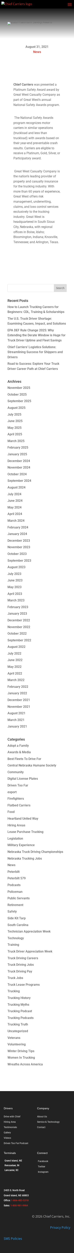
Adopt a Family (18, 745)
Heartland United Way (22, 818)
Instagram (43, 1172)
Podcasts (14, 885)
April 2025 (14, 434)
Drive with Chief (12, 1116)
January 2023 (17, 613)
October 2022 (17, 633)
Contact (41, 1127)
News (37, 52)
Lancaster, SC (12, 1170)
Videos (7, 1138)
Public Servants (18, 898)
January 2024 (17, 534)
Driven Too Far (17, 785)
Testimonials (10, 1127)
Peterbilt (13, 872)
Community (15, 772)
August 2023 (16, 567)
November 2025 (18, 388)
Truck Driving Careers (22, 958)
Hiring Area (10, 1122)
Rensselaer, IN (12, 1165)
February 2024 (17, 527)
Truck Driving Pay (19, 971)
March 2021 (15, 720)
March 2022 (15, 680)
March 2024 (15, 521)
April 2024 (14, 514)
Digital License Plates (22, 779)
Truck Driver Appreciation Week (29, 951)
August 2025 (16, 408)
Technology (15, 938)
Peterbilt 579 (16, 878)
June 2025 (14, 421)
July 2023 (14, 574)
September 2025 (19, 401)
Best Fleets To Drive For (24, 759)
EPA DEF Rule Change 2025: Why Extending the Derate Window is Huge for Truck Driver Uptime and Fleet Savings (36, 335)
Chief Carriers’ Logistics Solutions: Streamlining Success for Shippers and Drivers (35, 352)
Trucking (13, 991)
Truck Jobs (15, 978)
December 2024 (18, 461)
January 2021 (17, 726)
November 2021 (18, 707)
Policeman (14, 892)
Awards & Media (19, 752)
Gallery (7, 1132)
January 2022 (17, 693)
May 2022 (14, 667)
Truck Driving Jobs (20, 965)
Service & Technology (48, 1122)
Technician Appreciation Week (29, 931)
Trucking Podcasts (20, 1018)
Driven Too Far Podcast (16, 1143)
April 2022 (14, 673)
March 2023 (15, 600)
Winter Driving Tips (20, 1051)
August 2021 (16, 713)
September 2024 (19, 481)
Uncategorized (17, 1031)
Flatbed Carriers (18, 805)
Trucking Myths (18, 1004)
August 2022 (16, 647)
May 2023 (14, 587)
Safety (12, 911)
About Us (42, 1116)
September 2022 (19, 640)
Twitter (41, 1166)
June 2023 (14, 580)
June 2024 (14, 501)
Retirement (15, 905)
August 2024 (16, 487)
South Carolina (17, 925)
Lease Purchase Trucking (25, 832)
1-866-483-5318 (20, 1200)
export (12, 792)
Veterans (13, 1038)
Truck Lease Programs (23, 985)
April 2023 (14, 594)
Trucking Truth (17, 1024)
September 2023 (19, 560)
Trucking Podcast (19, 1011)
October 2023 (17, 554)
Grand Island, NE (13, 1160)
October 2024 (17, 474)
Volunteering (16, 1044)
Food (11, 812)
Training (13, 945)
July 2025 (14, 414)
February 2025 (17, 447)
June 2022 (14, 660)
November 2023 (18, 547)
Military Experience (21, 845)
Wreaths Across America (25, 1064)
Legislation (15, 838)
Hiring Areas (16, 825)
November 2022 (18, 627)
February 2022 (17, 687)
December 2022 (18, 620)
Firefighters (15, 798)
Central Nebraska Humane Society (31, 765)
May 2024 (14, 507)
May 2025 (14, 428)
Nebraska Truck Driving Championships (35, 852)
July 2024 (14, 494)
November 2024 (18, 467)
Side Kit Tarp (16, 918)
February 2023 (17, 607)
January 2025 (17, 454)
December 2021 (18, 700)
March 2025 (15, 441)
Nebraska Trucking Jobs (24, 858)
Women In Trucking (21, 1057)
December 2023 (18, 540)
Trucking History (19, 998)
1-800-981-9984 (19, 1205)
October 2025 (17, 394)
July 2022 (14, 653)
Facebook (43, 1161)
